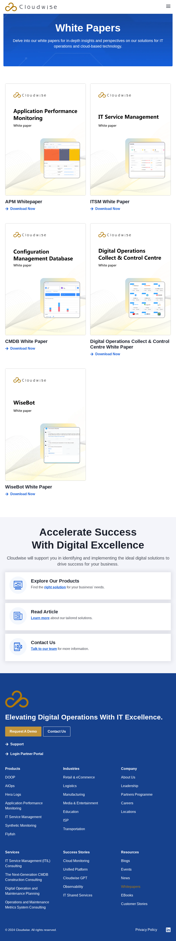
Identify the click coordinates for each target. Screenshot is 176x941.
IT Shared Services (77, 895)
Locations (128, 812)
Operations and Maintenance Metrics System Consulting (27, 904)
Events (126, 869)
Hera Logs (13, 794)
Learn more (40, 618)
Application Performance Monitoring (24, 805)
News (125, 878)
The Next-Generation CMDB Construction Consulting (26, 877)
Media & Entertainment (80, 803)
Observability (73, 886)
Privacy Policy (146, 930)
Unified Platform (75, 869)
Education (71, 812)
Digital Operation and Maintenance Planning (22, 891)
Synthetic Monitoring (20, 825)
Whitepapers (130, 886)
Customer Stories (134, 904)
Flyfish (10, 834)
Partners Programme (137, 794)
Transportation (74, 829)
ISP (66, 820)
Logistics (70, 786)
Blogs (125, 861)
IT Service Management (23, 817)
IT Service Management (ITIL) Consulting (27, 863)
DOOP (10, 777)
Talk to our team (44, 649)
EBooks (127, 895)
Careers (127, 803)
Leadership (129, 786)
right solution (55, 587)
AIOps (10, 786)
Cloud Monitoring (76, 861)
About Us (128, 777)
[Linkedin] (168, 929)
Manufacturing (74, 794)
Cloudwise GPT (75, 878)
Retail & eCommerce (79, 777)
